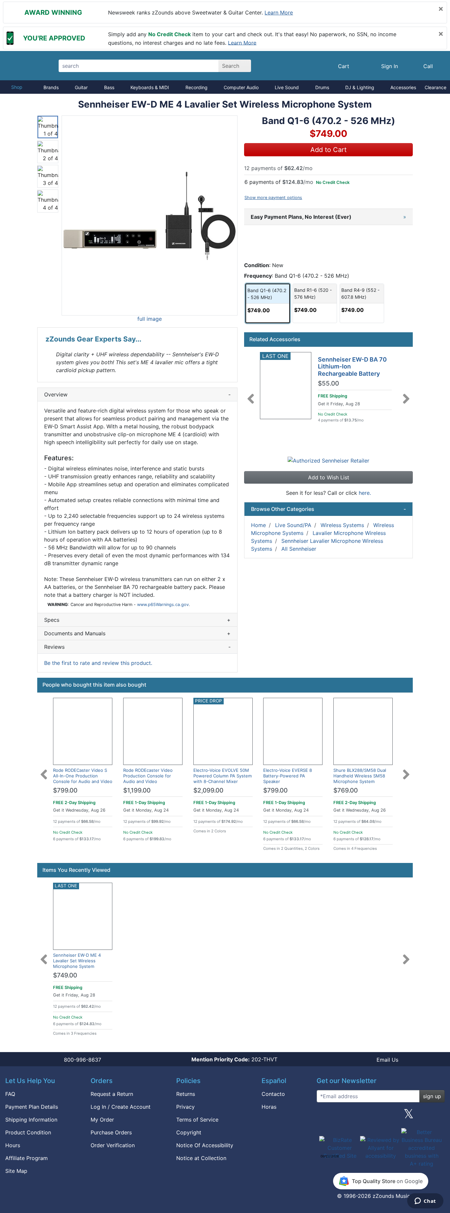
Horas (269, 1106)
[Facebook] (352, 1116)
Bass (109, 87)
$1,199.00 (137, 790)
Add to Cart (328, 150)
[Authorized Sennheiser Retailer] (328, 460)
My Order (102, 1119)
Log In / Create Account (121, 1106)
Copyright (188, 1132)
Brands (51, 87)
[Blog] (324, 1116)
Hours (12, 1145)
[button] (149, 215)
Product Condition (28, 1132)
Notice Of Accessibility (204, 1145)
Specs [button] (137, 619)
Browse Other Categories (328, 509)
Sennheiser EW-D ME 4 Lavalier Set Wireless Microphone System (77, 960)
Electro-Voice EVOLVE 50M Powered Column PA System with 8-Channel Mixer (222, 776)
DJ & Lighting (359, 87)
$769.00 (345, 790)
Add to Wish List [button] (328, 477)
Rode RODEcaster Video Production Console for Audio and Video (148, 776)
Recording (196, 87)
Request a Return (112, 1094)
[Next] (406, 394)
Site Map (16, 1171)
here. (365, 493)
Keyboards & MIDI (149, 87)
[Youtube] (437, 1116)
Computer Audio (241, 87)
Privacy (185, 1106)
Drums (322, 87)
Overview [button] (137, 394)
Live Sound (287, 87)
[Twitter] (409, 1116)
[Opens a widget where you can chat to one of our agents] (425, 1201)
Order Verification (113, 1145)
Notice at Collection (201, 1158)
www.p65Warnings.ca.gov (163, 604)
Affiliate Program (26, 1158)
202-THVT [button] (234, 1059)
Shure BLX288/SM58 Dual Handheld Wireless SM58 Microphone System (359, 776)
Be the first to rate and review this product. (98, 663)
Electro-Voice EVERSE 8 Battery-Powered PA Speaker (287, 776)
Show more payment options (273, 197)
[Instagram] (380, 1116)
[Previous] (250, 394)
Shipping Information (31, 1119)
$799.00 (65, 790)
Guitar (81, 87)
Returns (185, 1094)
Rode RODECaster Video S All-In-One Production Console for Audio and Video (82, 776)
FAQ (10, 1094)
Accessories (403, 87)
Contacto (273, 1094)
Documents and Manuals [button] (137, 633)
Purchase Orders (111, 1132)
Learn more (279, 12)
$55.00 (328, 383)
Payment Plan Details (31, 1106)
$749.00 (65, 975)
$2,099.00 (208, 790)
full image (149, 319)
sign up (432, 1096)
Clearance (435, 87)
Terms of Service (197, 1119)
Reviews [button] (137, 646)
